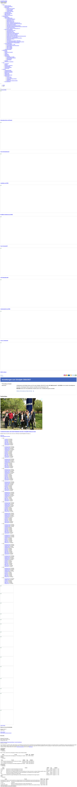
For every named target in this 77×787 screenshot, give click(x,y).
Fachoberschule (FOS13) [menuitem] (11, 27)
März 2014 (6, 575)
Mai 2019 (6, 519)
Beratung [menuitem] (6, 64)
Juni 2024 (6, 462)
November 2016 (7, 545)
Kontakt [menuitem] (6, 51)
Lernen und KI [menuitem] (9, 77)
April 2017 (6, 540)
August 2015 (7, 559)
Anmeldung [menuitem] (7, 54)
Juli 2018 (6, 527)
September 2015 (7, 558)
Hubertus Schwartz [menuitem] (8, 5)
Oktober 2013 (7, 579)
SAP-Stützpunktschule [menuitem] (8, 13)
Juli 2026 (6, 439)
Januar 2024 (7, 467)
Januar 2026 (7, 444)
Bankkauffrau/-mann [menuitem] (10, 31)
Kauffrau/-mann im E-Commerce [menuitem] (12, 34)
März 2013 (6, 582)
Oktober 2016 (7, 546)
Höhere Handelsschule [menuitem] (10, 21)
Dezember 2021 (7, 492)
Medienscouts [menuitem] (7, 73)
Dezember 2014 (7, 568)
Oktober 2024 (7, 460)
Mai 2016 (6, 550)
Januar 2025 (7, 457)
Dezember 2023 (7, 469)
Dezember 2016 (7, 544)
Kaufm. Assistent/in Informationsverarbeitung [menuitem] (14, 23)
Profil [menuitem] (3, 4)
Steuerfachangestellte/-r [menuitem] (10, 38)
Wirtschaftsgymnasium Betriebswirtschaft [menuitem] (13, 25)
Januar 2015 (7, 566)
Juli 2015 (6, 560)
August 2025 (7, 450)
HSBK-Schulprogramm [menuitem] (8, 15)
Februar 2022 (7, 489)
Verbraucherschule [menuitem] (8, 12)
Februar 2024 (7, 466)
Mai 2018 (6, 529)
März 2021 (6, 498)
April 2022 (6, 487)
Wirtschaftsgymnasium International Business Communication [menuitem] (17, 26)
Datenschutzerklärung (10, 742)
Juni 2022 (6, 485)
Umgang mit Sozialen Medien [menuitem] (12, 78)
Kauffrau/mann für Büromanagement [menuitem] (13, 33)
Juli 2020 (6, 507)
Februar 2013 (7, 583)
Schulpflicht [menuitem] (9, 79)
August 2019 (7, 516)
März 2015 (6, 564)
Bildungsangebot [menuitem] (5, 16)
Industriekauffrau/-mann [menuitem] (11, 32)
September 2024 (7, 461)
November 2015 (7, 556)
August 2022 (7, 484)
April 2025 (6, 454)
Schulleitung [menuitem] (7, 63)
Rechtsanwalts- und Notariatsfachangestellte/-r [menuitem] (14, 37)
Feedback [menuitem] (6, 60)
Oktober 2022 (7, 483)
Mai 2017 (6, 539)
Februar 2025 (7, 456)
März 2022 (6, 488)
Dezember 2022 (7, 481)
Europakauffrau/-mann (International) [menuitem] (13, 45)
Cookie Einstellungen (18, 742)
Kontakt (1, 742)
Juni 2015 (6, 561)
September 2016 (7, 547)
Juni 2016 (6, 549)
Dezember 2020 (7, 502)
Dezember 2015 (7, 555)
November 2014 (7, 569)
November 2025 (7, 447)
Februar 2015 (7, 565)
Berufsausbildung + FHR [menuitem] (11, 44)
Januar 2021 (7, 500)
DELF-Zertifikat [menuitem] (9, 48)
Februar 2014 (7, 576)
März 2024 (6, 465)
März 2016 (6, 552)
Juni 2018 (6, 528)
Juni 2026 (6, 440)
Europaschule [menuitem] (7, 7)
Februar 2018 (7, 532)
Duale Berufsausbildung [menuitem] (9, 29)
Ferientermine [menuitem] (9, 59)
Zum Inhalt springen (3, 0)
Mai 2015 (6, 562)
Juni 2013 (6, 581)
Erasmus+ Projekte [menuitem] (10, 9)
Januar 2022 (7, 490)
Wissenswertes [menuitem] (7, 75)
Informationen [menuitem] (5, 50)
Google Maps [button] (3, 764)
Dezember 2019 (7, 513)
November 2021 (7, 493)
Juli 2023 (6, 474)
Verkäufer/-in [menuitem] (9, 39)
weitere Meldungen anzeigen (5, 436)
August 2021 (7, 496)
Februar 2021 (7, 499)
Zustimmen (3, 750)
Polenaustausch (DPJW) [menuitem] (11, 8)
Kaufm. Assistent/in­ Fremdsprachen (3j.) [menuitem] (13, 22)
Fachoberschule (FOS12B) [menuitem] (11, 24)
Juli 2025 (6, 451)
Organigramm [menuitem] (7, 68)
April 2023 (6, 477)
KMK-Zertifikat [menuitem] (9, 46)
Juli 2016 (6, 548)
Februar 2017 (7, 542)
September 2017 (7, 536)
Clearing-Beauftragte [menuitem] (8, 67)
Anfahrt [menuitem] (6, 53)
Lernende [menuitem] (4, 69)
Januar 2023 (7, 479)
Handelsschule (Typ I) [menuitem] (10, 19)
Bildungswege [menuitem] (7, 17)
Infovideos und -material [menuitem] (9, 52)
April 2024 (6, 464)
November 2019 (7, 514)
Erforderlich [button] (2, 749)
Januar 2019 (7, 522)
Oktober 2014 (7, 570)
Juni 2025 (6, 452)
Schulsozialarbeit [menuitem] (7, 66)
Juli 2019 (6, 517)
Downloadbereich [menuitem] (8, 81)
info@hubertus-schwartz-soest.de (5, 732)
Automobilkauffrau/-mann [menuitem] (11, 30)
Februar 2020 (7, 511)
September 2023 (7, 472)
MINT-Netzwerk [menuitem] (7, 14)
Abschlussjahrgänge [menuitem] (8, 70)
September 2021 (7, 495)
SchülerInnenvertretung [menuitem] (8, 71)
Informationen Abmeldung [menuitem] (9, 61)
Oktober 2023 (7, 471)
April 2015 (6, 563)
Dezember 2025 (7, 446)
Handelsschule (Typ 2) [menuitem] (10, 20)
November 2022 (7, 482)
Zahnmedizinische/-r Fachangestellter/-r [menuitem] (13, 42)
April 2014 (6, 574)
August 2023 (7, 473)
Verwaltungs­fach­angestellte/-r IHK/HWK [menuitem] (13, 40)
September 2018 (7, 526)
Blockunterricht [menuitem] (9, 58)
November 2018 (7, 525)
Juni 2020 (6, 508)
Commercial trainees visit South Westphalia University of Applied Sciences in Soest (18, 431)
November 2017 (7, 535)
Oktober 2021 (7, 494)
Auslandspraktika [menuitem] (9, 10)
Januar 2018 (7, 533)
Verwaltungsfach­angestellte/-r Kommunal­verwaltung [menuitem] (15, 41)
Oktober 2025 (7, 448)
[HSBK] (3, 1)
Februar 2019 (7, 521)
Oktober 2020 (7, 504)
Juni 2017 (6, 538)
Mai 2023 (6, 476)
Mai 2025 (6, 453)
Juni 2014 (6, 572)
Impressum (5, 742)
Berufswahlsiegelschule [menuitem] (8, 6)
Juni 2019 (6, 518)
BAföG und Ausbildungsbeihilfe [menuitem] (12, 80)
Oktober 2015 (7, 557)
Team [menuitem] (3, 62)
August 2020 (7, 506)
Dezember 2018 (7, 524)
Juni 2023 (6, 475)
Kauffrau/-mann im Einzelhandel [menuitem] (12, 35)
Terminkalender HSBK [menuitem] (10, 56)
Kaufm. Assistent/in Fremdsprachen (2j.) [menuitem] (13, 28)
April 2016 (6, 551)
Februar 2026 (7, 443)
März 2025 (6, 455)
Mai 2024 (6, 463)
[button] (1, 725)
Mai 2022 (6, 486)
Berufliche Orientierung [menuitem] (8, 65)
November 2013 (7, 578)
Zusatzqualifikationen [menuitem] (8, 43)
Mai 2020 (6, 509)
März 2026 (6, 442)
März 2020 (6, 510)
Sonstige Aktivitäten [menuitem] (10, 11)
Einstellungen (3, 748)
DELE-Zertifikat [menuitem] (9, 47)
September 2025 (7, 449)
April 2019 (6, 520)
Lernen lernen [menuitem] (9, 76)
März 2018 (6, 531)
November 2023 (7, 470)
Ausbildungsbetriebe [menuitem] (8, 49)
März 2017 (6, 541)
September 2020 (7, 505)
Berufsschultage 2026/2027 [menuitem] (11, 57)
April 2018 (6, 530)
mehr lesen (2, 435)
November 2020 (7, 503)
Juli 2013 (6, 580)
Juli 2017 (6, 537)
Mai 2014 (6, 573)
